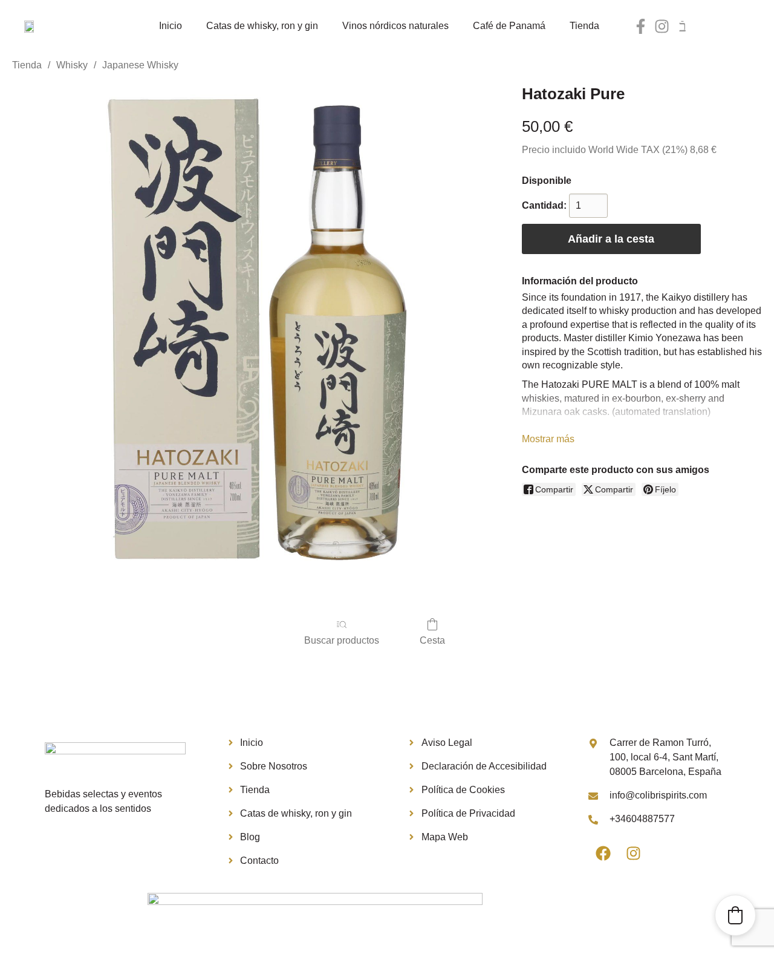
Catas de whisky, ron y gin (262, 26)
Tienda (584, 26)
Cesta (432, 640)
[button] (735, 915)
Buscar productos (341, 640)
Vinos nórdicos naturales (395, 26)
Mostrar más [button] (548, 439)
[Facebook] (603, 853)
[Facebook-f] (640, 26)
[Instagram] (661, 26)
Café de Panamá (509, 26)
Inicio (170, 26)
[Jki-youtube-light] (683, 26)
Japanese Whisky (140, 65)
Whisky (72, 65)
